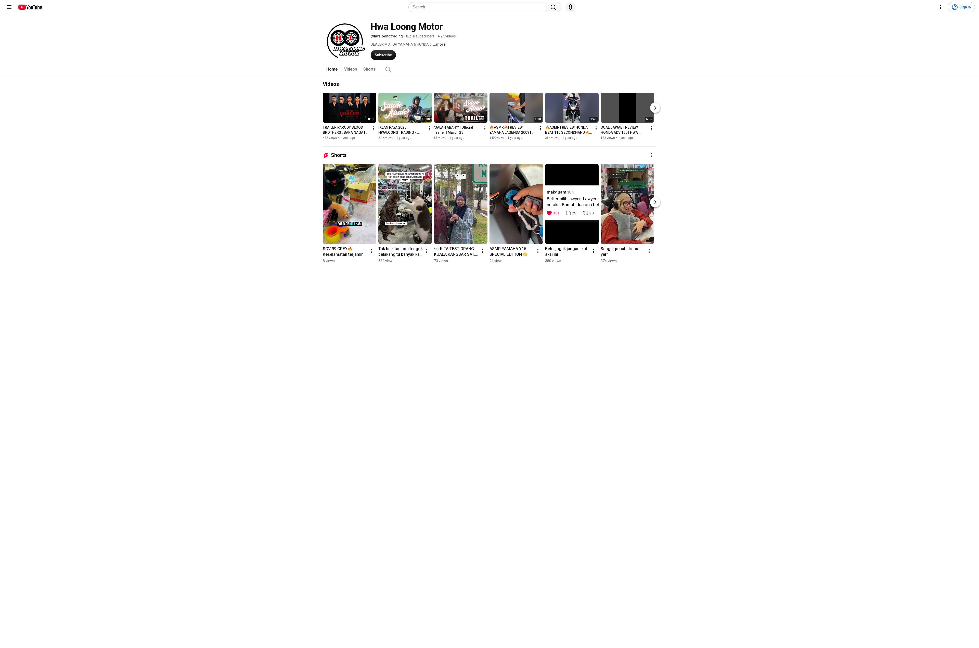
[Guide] (9, 7)
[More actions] (374, 128)
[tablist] (489, 69)
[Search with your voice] (570, 7)
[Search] (553, 7)
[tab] (332, 69)
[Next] (655, 108)
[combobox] (478, 7)
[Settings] (940, 7)
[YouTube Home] (30, 7)
